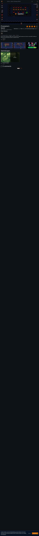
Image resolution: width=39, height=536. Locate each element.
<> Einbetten (35, 4)
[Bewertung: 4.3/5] (32, 26)
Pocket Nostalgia (6, 62)
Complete (10, 35)
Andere (14, 35)
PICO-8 (17, 35)
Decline (29, 533)
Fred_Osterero (4, 31)
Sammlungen (5, 51)
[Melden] (37, 28)
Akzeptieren (35, 533)
